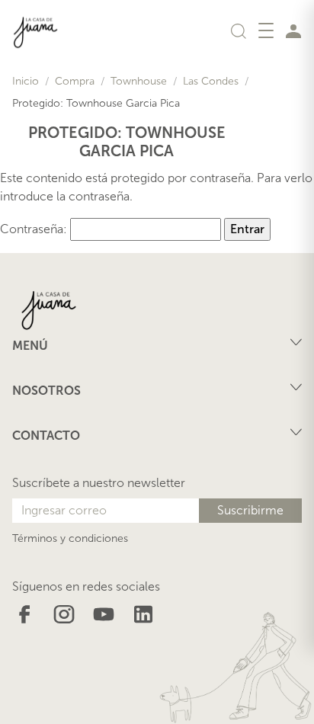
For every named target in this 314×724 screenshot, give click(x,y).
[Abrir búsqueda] (238, 30)
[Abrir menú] (266, 30)
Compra (75, 81)
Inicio (25, 81)
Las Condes (211, 81)
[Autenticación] (293, 30)
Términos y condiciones (70, 538)
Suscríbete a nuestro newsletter (98, 483)
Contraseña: (35, 229)
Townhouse (139, 81)
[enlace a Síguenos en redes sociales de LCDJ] (24, 613)
